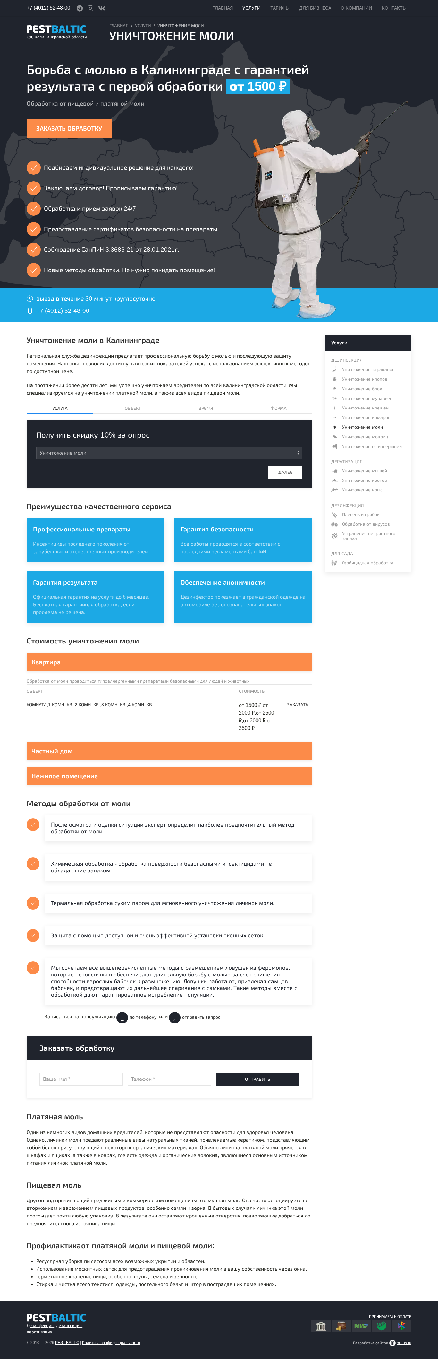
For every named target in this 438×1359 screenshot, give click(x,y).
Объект (133, 408)
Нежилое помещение (64, 776)
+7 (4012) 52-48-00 (48, 8)
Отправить (257, 1079)
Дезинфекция (40, 1325)
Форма (279, 408)
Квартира (46, 662)
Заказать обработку (69, 128)
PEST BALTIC (67, 1342)
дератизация (39, 1332)
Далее (285, 472)
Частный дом (51, 751)
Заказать (297, 704)
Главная (119, 25)
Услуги (143, 25)
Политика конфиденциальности (111, 1342)
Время (205, 408)
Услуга (60, 408)
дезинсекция (69, 1325)
